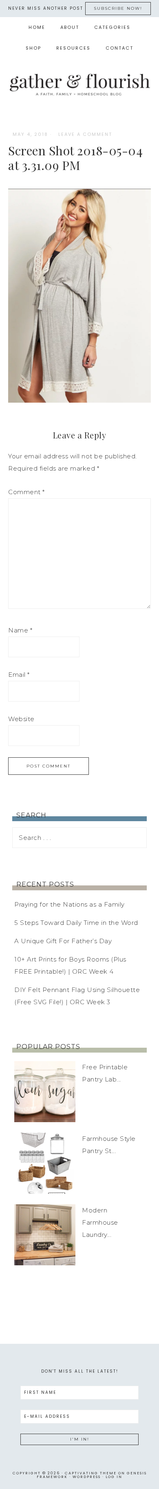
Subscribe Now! (118, 8)
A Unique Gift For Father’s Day (63, 941)
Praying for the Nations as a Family (69, 904)
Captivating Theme (91, 1473)
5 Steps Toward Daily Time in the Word (76, 923)
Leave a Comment (85, 134)
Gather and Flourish (79, 84)
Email (19, 674)
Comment (26, 492)
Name (20, 630)
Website (21, 719)
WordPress (87, 1476)
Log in (114, 1476)
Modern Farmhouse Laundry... (100, 1222)
